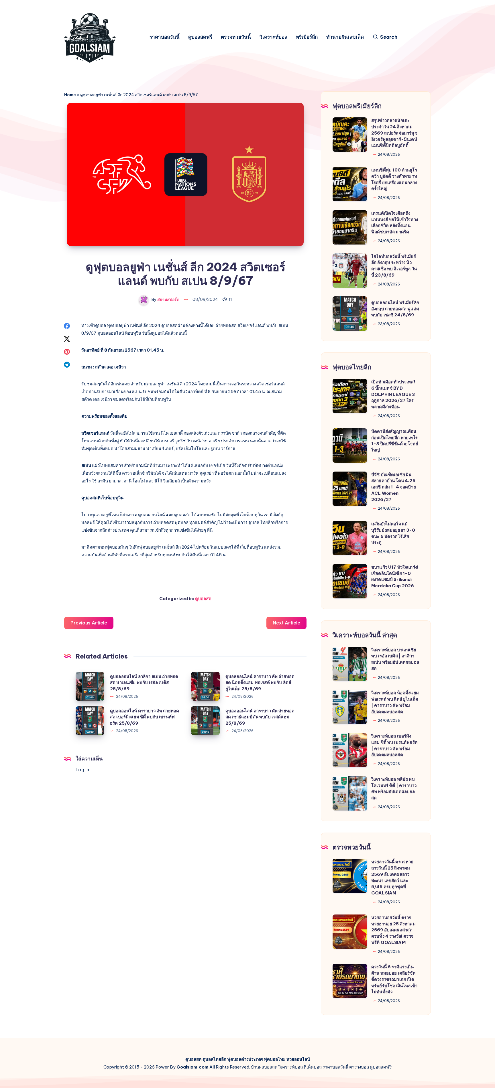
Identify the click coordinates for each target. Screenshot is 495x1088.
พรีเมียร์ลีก (307, 37)
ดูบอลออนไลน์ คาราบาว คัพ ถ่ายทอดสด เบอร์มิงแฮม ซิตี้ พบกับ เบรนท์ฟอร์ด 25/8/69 (144, 717)
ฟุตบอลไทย (275, 1059)
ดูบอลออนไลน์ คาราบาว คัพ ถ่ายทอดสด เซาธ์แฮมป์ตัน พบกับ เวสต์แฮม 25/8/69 (259, 717)
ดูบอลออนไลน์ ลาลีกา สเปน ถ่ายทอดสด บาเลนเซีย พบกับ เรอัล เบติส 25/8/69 (144, 683)
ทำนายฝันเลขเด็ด (345, 37)
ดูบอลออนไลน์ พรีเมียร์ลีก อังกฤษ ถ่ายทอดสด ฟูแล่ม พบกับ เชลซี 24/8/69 (395, 309)
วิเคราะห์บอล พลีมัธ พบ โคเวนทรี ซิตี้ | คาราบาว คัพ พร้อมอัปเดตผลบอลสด (394, 788)
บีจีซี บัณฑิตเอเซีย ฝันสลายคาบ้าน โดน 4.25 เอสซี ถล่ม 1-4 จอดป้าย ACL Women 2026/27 (393, 487)
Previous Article (88, 623)
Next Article (286, 623)
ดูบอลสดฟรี (200, 37)
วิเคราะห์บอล (273, 37)
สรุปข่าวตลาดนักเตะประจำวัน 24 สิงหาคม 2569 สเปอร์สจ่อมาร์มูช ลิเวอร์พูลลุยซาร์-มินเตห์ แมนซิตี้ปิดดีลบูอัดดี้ (394, 133)
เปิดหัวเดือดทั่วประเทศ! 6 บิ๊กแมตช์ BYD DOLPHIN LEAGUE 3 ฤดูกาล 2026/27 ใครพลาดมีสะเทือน (393, 394)
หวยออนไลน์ (298, 1059)
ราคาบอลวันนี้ (165, 37)
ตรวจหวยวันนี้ (236, 37)
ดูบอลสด (203, 598)
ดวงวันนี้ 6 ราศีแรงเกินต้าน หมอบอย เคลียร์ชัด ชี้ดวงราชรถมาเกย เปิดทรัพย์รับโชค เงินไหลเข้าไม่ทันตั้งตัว (394, 979)
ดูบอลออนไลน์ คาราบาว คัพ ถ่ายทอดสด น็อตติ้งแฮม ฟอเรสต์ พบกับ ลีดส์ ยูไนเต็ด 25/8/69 (259, 683)
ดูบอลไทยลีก (214, 1059)
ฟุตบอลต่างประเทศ (245, 1059)
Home (70, 94)
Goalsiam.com (192, 1067)
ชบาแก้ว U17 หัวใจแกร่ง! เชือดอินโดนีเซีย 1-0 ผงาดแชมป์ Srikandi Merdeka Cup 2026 (395, 576)
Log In (82, 769)
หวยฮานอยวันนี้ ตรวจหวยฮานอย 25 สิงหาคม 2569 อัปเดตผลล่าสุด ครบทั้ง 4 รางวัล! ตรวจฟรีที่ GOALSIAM (393, 930)
